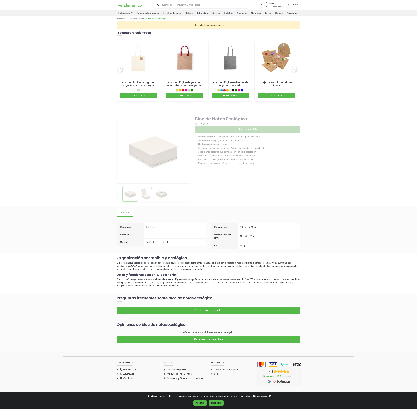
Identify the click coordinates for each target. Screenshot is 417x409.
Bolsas (189, 12)
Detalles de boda (172, 12)
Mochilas (256, 12)
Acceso (269, 6)
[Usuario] (262, 4)
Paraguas (292, 12)
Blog (216, 373)
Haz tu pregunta (210, 310)
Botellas (228, 12)
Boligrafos (202, 12)
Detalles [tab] (124, 212)
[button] (158, 4)
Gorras (279, 12)
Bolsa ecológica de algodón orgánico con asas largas (138, 84)
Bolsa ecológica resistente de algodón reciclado (230, 84)
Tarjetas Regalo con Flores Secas (276, 84)
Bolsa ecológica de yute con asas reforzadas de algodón (184, 84)
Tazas (268, 12)
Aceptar (200, 402)
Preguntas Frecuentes (179, 373)
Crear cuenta (278, 6)
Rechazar (216, 402)
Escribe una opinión (208, 339)
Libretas (216, 12)
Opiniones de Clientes (226, 369)
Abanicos (242, 12)
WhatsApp (128, 373)
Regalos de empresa (148, 12)
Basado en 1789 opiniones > (279, 376)
